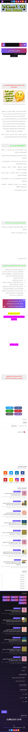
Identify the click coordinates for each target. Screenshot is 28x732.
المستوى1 (13, 575)
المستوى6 (13, 586)
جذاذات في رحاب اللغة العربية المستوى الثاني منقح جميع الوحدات (12, 543)
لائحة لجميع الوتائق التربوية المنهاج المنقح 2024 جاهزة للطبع (12, 523)
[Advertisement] (14, 27)
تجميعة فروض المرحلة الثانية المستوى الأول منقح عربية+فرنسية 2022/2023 (12, 552)
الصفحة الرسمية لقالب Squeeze (18, 678)
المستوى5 (13, 584)
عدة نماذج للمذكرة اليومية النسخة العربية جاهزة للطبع (13, 494)
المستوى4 (13, 581)
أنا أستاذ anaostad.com (7, 727)
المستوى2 (13, 577)
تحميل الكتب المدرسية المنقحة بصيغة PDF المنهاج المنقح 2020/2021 (12, 504)
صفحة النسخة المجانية (20, 681)
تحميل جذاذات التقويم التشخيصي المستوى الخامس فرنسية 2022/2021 (12, 513)
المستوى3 (13, 579)
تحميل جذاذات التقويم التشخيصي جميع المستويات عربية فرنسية (12, 533)
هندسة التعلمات (14, 344)
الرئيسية (22, 45)
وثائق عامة (13, 588)
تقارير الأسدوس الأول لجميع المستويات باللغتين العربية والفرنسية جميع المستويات (12, 563)
